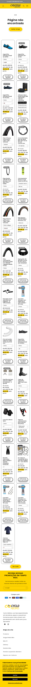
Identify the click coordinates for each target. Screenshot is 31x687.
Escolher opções (8, 76)
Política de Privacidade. (15, 671)
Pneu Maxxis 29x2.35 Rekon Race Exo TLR (22, 219)
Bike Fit (5, 641)
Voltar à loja (15, 29)
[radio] (22, 103)
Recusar (15, 679)
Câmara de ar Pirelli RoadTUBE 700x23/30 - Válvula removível (23, 97)
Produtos (6, 634)
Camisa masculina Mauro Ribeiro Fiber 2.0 (7, 540)
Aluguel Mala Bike (8, 637)
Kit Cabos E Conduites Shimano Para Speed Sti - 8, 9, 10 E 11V (23, 460)
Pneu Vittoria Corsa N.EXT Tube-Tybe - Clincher (7, 140)
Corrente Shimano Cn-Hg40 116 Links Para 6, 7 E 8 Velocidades (22, 500)
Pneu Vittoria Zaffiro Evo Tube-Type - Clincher (7, 220)
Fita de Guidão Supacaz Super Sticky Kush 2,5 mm (7, 341)
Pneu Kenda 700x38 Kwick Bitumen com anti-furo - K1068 (7, 181)
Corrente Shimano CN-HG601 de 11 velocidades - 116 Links (22, 301)
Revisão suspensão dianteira (12, 651)
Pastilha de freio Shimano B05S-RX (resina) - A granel (8, 381)
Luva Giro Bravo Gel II (7, 420)
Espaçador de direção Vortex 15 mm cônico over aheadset (22, 261)
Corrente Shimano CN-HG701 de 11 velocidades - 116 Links (7, 500)
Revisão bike (7, 648)
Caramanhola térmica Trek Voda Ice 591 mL (23, 180)
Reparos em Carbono (10, 655)
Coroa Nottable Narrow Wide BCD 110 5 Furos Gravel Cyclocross (22, 140)
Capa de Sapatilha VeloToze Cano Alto (22, 381)
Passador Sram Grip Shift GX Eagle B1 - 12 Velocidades (7, 301)
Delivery (5, 644)
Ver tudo (16, 566)
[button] (3, 6)
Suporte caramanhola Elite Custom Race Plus (22, 421)
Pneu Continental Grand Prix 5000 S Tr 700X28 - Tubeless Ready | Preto (8, 262)
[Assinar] (26, 588)
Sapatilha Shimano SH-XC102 (22, 56)
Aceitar (15, 675)
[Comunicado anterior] (3, 1)
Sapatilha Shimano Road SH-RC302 (7, 96)
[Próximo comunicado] (28, 1)
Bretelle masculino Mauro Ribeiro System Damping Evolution (7, 461)
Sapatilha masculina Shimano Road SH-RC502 (22, 341)
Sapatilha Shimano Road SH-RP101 (7, 56)
